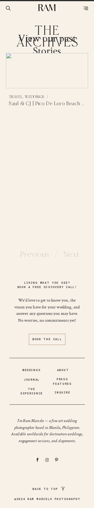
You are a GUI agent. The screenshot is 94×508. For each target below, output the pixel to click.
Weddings (34, 97)
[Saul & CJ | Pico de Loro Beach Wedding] (47, 70)
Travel (16, 97)
